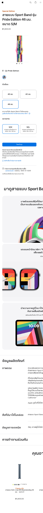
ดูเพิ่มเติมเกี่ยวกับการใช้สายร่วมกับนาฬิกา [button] (15, 113)
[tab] (16, 63)
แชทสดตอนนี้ (10, 171)
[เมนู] (40, 2)
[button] (30, 2)
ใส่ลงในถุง (19, 144)
